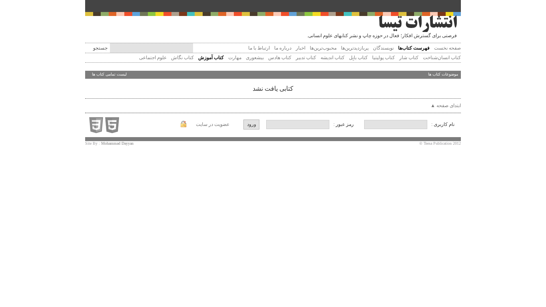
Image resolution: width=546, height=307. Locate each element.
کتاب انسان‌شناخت (441, 57)
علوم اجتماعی (152, 57)
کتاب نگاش (182, 57)
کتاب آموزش (210, 57)
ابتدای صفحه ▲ (445, 105)
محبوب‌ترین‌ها (323, 48)
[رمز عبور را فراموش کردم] (183, 125)
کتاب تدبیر (305, 57)
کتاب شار (408, 57)
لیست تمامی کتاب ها (109, 74)
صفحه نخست (447, 48)
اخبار (300, 48)
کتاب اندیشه (332, 57)
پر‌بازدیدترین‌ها (355, 48)
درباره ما (282, 48)
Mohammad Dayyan (117, 143)
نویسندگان (383, 48)
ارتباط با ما (259, 48)
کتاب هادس (279, 57)
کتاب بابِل (358, 57)
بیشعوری (254, 57)
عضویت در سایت (212, 124)
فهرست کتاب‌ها (414, 48)
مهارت (234, 57)
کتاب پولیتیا (383, 57)
